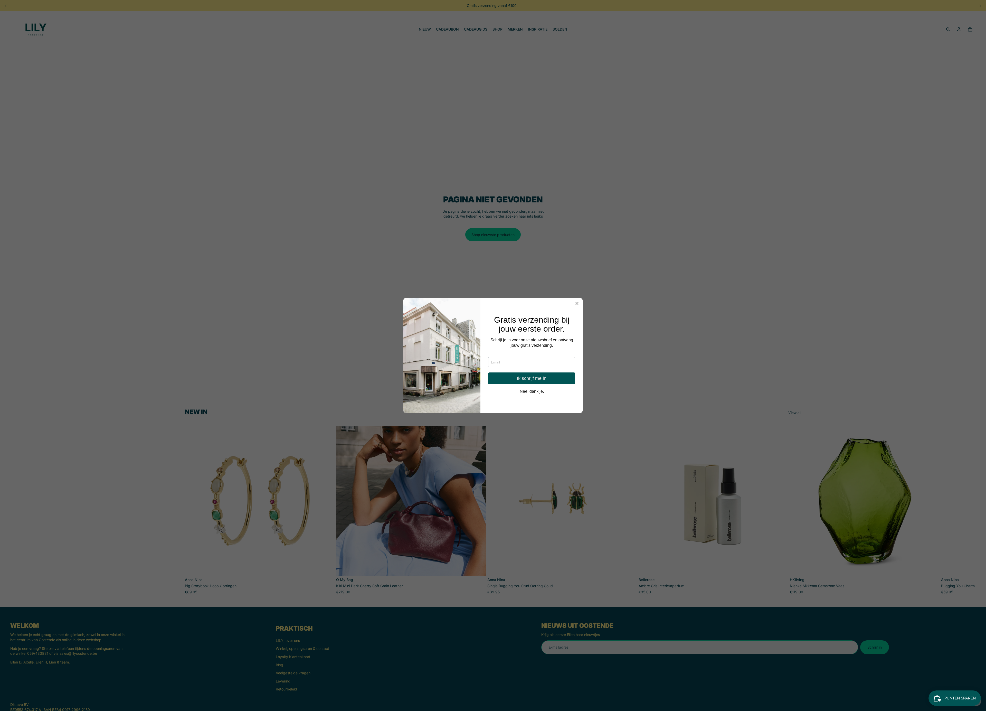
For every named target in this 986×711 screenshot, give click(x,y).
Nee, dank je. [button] (532, 392)
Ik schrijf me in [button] (531, 378)
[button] (577, 304)
